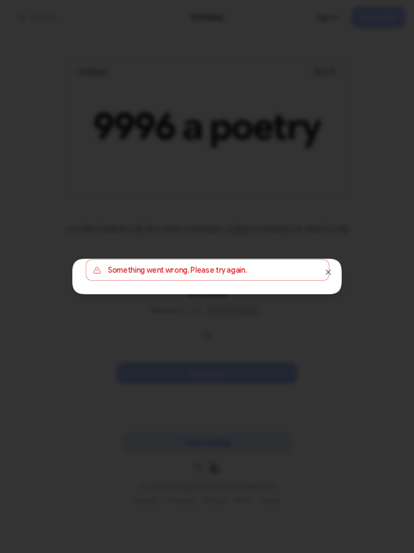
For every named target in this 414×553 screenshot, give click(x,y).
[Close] (328, 272)
